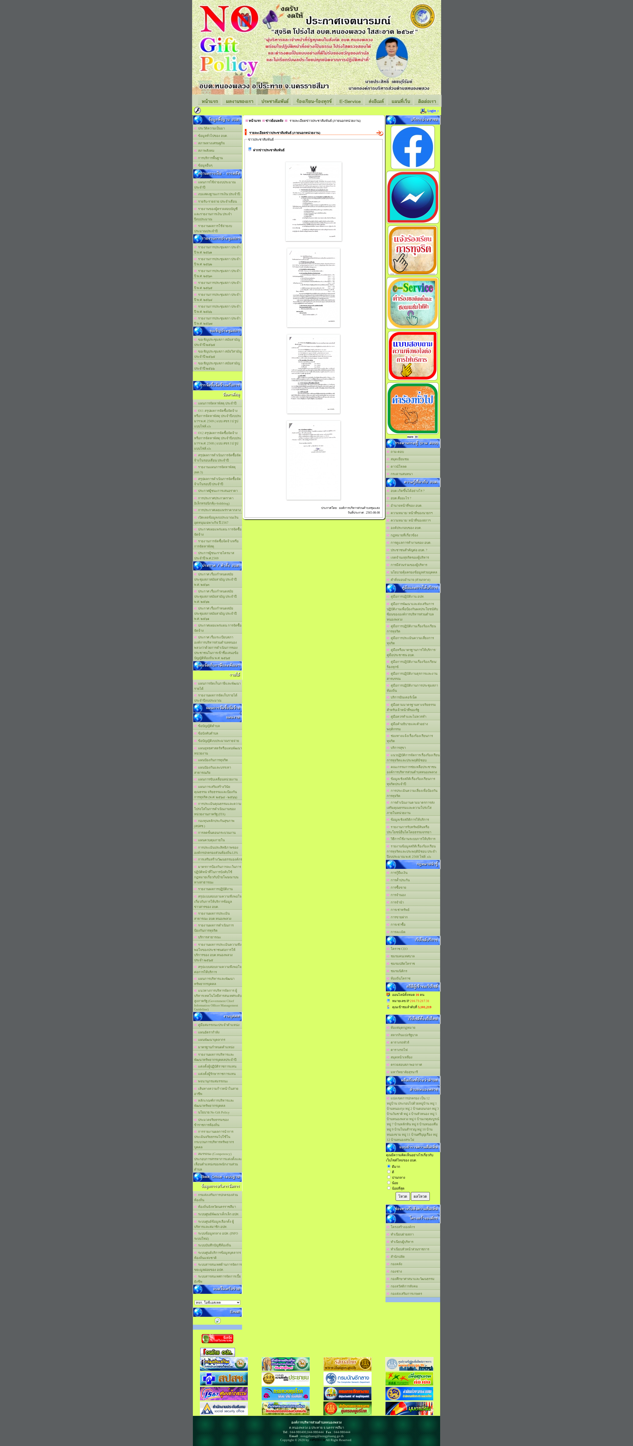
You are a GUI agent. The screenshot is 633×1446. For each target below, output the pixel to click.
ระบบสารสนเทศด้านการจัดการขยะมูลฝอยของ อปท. (218, 1267)
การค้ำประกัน (399, 880)
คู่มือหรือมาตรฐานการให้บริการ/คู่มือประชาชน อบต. (411, 652)
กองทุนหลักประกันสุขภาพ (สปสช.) (214, 823)
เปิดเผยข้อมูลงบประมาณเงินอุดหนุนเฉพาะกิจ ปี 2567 (216, 520)
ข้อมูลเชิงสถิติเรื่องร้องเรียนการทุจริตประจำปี (411, 781)
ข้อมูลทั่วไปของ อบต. (212, 136)
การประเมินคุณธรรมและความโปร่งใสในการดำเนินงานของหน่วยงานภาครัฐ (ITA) (217, 809)
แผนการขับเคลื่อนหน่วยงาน (217, 779)
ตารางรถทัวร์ (399, 1042)
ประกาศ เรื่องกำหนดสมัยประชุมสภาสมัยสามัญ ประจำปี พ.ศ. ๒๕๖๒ (215, 596)
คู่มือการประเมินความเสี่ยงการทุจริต (410, 640)
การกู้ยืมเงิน (398, 873)
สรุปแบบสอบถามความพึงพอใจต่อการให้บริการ (218, 969)
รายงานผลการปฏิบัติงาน (215, 889)
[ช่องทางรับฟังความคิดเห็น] (412, 223)
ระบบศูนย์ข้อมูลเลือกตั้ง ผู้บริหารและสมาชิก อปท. (214, 1224)
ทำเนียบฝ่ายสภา (401, 1234)
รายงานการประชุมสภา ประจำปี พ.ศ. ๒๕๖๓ (217, 273)
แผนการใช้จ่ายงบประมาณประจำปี (215, 184)
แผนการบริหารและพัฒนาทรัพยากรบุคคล (214, 981)
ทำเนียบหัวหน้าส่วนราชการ (409, 1249)
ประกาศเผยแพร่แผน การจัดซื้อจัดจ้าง (218, 531)
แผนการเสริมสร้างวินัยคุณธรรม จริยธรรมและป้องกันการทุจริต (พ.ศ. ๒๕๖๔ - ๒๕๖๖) (215, 792)
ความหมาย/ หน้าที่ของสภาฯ (409, 520)
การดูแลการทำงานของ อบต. (410, 543)
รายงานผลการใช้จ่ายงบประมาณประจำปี (213, 228)
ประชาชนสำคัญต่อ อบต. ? (408, 550)
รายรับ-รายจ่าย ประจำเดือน (217, 201)
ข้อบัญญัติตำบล (208, 726)
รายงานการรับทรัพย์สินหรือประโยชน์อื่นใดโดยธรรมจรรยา (409, 829)
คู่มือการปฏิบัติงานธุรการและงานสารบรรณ (412, 676)
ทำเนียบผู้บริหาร (401, 1242)
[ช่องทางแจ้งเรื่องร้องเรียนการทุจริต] (412, 275)
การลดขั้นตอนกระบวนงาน (216, 833)
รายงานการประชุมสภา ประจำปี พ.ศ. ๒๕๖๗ (217, 320)
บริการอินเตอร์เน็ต (403, 697)
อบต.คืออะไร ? (400, 498)
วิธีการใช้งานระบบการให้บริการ (412, 839)
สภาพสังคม (205, 150)
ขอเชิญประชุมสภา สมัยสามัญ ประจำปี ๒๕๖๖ (217, 365)
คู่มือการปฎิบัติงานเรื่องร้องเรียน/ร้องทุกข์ (412, 664)
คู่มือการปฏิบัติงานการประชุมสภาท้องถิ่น (412, 688)
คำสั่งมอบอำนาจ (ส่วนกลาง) (409, 580)
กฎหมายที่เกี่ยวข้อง (403, 535)
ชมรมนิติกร (398, 971)
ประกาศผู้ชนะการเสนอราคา (217, 491)
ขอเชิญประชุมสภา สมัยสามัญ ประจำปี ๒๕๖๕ (217, 342)
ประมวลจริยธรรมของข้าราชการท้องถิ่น (211, 1122)
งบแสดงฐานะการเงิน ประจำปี (218, 194)
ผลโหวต (420, 1196)
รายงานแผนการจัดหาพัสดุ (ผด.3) (215, 469)
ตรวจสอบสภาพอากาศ (405, 1065)
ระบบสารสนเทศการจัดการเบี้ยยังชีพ (217, 1279)
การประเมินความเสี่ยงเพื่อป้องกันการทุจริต (412, 793)
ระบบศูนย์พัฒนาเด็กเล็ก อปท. (218, 1214)
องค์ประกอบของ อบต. (405, 528)
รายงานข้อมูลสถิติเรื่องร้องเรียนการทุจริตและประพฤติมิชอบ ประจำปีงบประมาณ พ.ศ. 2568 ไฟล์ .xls (411, 851)
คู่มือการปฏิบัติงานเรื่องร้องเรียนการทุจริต (411, 628)
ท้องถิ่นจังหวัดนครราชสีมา (216, 1207)
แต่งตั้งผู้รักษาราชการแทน (216, 1074)
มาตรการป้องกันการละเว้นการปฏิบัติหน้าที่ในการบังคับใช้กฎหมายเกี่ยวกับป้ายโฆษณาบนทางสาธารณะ (217, 874)
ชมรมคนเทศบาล (402, 956)
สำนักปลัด (397, 1256)
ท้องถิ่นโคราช (399, 978)
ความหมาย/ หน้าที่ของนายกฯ (410, 513)
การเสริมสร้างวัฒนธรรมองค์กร (219, 859)
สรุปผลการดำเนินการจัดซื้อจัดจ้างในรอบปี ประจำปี (217, 481)
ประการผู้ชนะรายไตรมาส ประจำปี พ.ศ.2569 (214, 555)
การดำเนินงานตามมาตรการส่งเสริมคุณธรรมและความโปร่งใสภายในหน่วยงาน (411, 808)
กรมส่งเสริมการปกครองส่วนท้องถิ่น (216, 1197)
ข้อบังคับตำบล (207, 733)
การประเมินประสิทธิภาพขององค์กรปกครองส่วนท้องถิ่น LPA (216, 850)
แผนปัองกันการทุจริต (212, 760)
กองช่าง (395, 1271)
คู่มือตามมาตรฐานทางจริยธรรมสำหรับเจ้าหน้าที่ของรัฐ (411, 707)
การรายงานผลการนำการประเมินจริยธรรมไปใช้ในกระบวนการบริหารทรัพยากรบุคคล (214, 1139)
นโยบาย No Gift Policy (213, 1112)
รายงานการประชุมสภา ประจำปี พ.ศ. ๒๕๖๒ (217, 261)
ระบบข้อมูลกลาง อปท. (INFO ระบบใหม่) (216, 1236)
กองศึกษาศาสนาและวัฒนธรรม (411, 1279)
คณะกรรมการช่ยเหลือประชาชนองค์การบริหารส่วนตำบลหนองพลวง (412, 769)
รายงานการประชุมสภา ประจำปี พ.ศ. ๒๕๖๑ (217, 249)
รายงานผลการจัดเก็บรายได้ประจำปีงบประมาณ (215, 697)
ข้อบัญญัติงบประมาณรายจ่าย (218, 741)
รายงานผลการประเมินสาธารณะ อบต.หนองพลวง (212, 916)
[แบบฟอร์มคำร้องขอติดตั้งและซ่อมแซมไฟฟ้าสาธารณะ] (413, 329)
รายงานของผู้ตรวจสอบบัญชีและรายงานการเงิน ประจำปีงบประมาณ (216, 214)
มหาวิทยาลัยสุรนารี (403, 1072)
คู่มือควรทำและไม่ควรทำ (407, 716)
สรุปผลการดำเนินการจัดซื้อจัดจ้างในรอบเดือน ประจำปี (217, 457)
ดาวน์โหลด (398, 466)
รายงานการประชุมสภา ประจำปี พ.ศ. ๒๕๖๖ (217, 309)
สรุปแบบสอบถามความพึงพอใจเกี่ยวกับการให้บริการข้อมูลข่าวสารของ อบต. (218, 902)
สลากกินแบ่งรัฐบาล (403, 1035)
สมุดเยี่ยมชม (399, 459)
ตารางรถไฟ (398, 1050)
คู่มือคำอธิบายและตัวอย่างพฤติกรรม (407, 726)
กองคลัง (395, 1264)
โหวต (402, 1196)
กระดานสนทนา (401, 474)
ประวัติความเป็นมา (211, 128)
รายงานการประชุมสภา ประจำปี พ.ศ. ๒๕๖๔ (217, 297)
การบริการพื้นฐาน (210, 158)
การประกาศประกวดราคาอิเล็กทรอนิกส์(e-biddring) (213, 500)
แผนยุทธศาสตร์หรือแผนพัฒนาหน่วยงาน (218, 750)
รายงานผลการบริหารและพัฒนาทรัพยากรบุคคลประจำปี (215, 1057)
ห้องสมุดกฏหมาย (402, 1027)
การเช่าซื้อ (397, 924)
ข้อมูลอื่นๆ (204, 165)
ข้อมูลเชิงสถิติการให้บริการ (409, 819)
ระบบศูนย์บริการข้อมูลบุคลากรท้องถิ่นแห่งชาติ (217, 1255)
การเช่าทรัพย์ (399, 910)
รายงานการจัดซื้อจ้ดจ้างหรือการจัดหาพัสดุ (216, 543)
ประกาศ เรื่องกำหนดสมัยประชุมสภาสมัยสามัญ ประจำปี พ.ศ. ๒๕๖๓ (215, 579)
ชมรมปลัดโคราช (402, 963)
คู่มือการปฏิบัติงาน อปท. (406, 596)
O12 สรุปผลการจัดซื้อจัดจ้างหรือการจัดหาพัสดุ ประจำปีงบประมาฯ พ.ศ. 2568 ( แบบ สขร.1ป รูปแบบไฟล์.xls (217, 440)
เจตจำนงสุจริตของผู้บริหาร (409, 557)
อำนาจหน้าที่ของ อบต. (405, 505)
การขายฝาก (398, 917)
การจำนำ (396, 902)
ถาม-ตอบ (396, 452)
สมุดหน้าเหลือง (400, 1057)
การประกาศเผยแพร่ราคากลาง (219, 510)
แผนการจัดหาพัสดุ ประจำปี (216, 403)
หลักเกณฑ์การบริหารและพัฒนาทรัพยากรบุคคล (214, 1103)
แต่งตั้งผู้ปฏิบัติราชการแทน (216, 1066)
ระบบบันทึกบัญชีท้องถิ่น (214, 1245)
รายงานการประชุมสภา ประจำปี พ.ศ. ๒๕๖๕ (217, 285)
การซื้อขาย (397, 887)
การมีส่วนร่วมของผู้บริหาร (408, 565)
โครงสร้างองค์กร (402, 1227)
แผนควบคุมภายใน (211, 840)
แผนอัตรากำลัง (208, 1032)
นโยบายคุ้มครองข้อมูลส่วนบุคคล (413, 572)
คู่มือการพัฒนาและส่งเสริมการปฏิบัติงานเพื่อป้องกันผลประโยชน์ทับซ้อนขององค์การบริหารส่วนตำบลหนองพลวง (412, 611)
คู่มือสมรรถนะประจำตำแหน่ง (218, 1025)
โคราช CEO (398, 949)
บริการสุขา (397, 748)
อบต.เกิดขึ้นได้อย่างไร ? (407, 491)
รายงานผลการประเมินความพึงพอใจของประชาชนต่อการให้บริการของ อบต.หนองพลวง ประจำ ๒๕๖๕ (218, 952)
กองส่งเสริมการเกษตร (405, 1294)
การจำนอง (397, 895)
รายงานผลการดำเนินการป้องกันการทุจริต (214, 927)
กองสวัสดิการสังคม (403, 1286)
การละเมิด (397, 932)
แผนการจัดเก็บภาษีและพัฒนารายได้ (217, 686)
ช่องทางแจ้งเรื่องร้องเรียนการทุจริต (410, 738)
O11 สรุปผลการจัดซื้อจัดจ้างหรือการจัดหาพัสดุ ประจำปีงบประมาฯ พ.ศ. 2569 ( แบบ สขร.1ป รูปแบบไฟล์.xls (217, 418)
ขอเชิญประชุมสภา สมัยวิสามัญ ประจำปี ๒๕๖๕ (218, 354)
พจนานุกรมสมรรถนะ (212, 1081)
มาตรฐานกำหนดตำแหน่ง (215, 1047)
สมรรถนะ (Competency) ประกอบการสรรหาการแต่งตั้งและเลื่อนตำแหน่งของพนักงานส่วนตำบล (218, 1161)
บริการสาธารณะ (209, 937)
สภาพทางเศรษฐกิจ (211, 143)
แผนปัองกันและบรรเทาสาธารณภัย (212, 770)
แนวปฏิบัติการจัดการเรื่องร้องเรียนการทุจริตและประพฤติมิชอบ (413, 757)
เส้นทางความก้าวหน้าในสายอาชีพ (216, 1091)
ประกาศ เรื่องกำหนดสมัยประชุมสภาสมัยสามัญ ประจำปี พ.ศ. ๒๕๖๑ (215, 614)
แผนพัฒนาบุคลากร (211, 1040)
